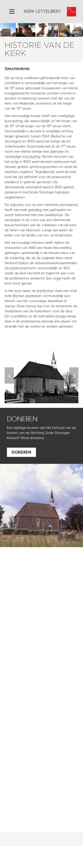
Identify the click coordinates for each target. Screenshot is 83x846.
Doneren (21, 452)
